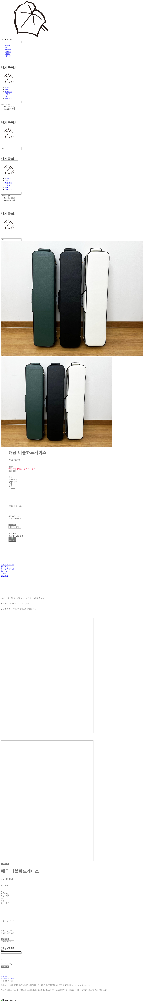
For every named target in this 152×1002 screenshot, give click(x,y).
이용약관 (4, 976)
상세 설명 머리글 (7, 564)
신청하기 (5, 966)
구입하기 (8, 52)
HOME (7, 45)
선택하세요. (13, 479)
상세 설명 (4, 567)
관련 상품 (4, 576)
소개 (6, 47)
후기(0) (4, 571)
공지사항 (8, 56)
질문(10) (4, 573)
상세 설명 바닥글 (7, 569)
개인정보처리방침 (8, 978)
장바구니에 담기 (7, 941)
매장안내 (8, 50)
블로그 (7, 54)
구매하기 (5, 863)
